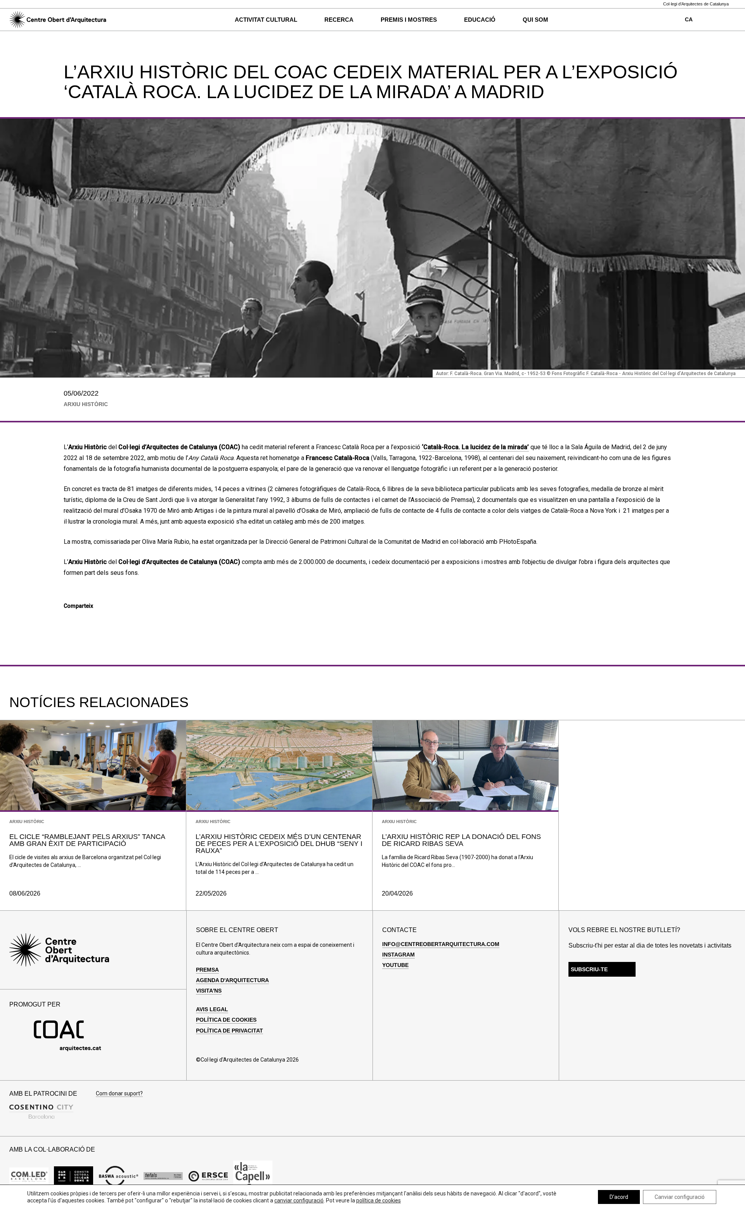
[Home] (58, 20)
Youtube (395, 965)
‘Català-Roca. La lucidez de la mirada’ (475, 447)
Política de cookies (226, 1020)
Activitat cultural (266, 19)
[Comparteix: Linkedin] (94, 620)
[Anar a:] (29, 1176)
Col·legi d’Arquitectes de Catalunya (696, 4)
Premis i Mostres (409, 19)
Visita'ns (209, 991)
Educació (480, 19)
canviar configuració (299, 1200)
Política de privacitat (229, 1030)
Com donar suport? (119, 1094)
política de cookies (378, 1200)
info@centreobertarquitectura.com (440, 944)
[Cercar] (125, 20)
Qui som (535, 19)
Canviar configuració (680, 1197)
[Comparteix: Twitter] (81, 620)
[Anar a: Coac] (67, 1049)
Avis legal (212, 1009)
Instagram (398, 954)
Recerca (338, 19)
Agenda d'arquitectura (232, 980)
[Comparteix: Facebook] (68, 620)
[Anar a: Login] (716, 19)
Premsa (207, 970)
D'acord (619, 1197)
